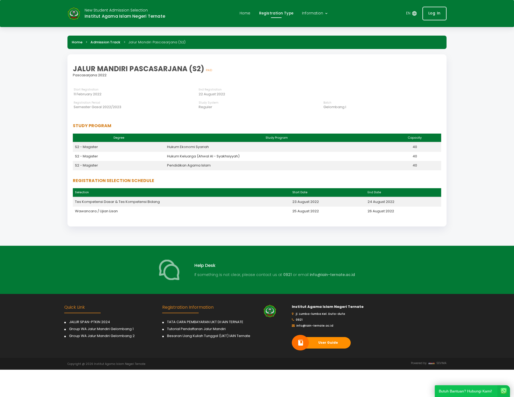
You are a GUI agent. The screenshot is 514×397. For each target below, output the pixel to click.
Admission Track (105, 42)
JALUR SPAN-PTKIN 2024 (89, 321)
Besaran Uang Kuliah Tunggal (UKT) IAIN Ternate (208, 335)
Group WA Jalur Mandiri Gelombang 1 (101, 328)
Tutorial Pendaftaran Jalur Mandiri (196, 328)
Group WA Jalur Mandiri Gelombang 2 (102, 335)
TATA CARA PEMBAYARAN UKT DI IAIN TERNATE (205, 321)
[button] (315, 13)
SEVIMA (441, 363)
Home (77, 42)
